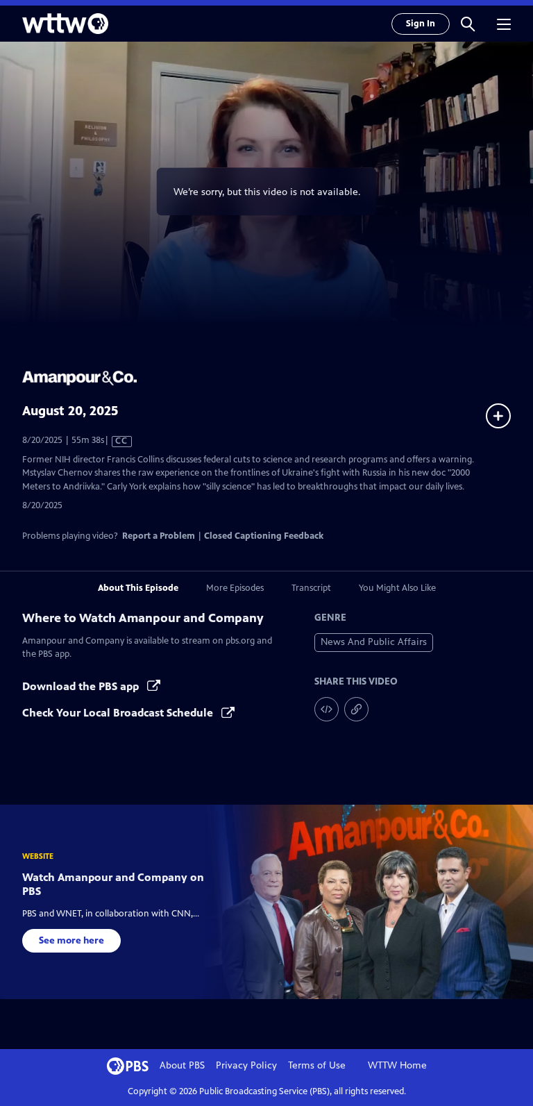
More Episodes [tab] (235, 588)
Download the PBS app (82, 686)
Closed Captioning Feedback (263, 536)
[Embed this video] (326, 709)
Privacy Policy (246, 1065)
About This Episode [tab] (138, 588)
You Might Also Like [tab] (397, 588)
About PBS (182, 1065)
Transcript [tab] (311, 588)
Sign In (420, 23)
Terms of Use (317, 1065)
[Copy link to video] (356, 709)
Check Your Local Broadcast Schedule (119, 712)
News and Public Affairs (374, 642)
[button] (468, 24)
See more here (71, 940)
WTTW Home (397, 1065)
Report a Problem (158, 536)
